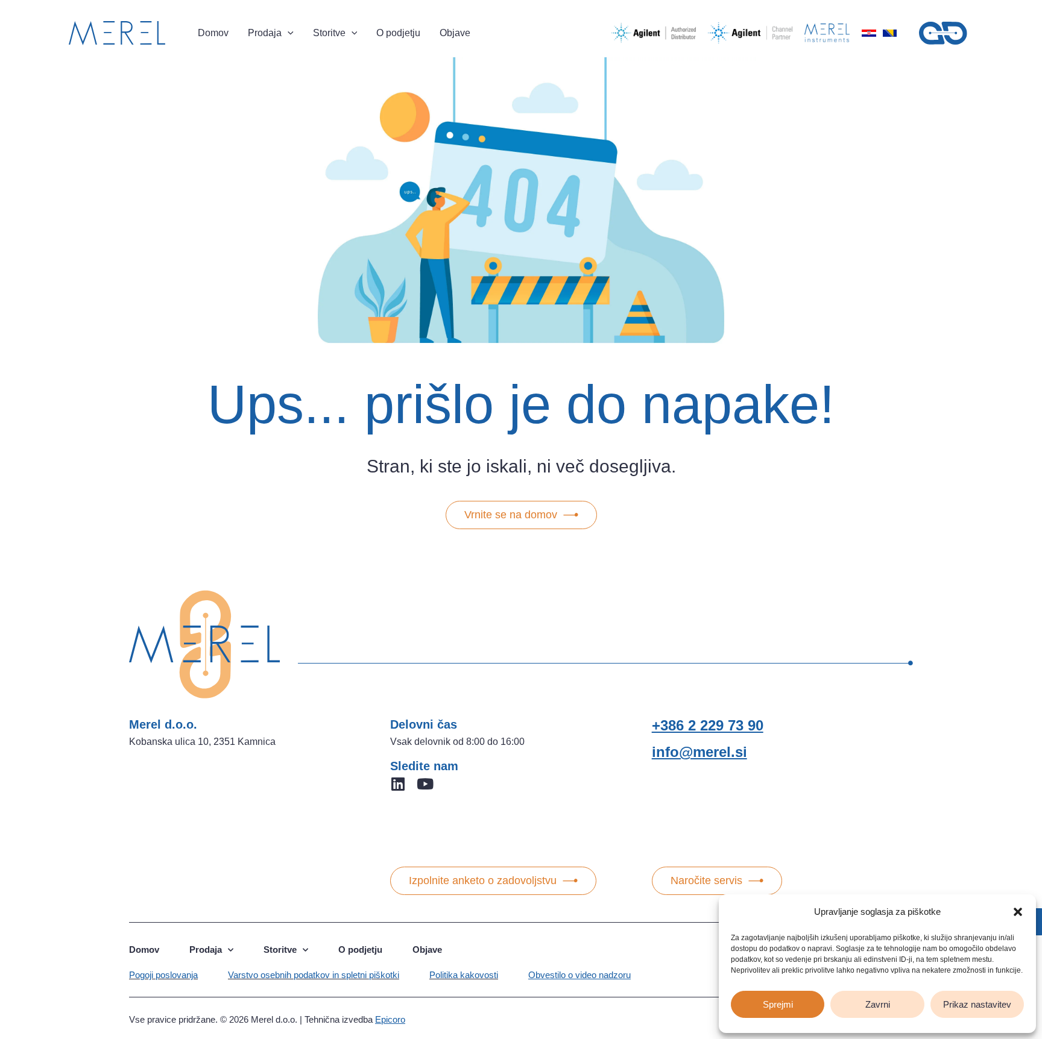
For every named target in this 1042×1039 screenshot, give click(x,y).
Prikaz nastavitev (977, 1004)
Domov (144, 949)
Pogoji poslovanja (163, 975)
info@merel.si (699, 752)
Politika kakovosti (463, 975)
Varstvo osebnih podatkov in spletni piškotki (313, 975)
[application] (288, 33)
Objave (427, 949)
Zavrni (877, 1004)
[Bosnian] (889, 33)
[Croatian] (869, 33)
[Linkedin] (397, 783)
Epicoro (390, 1019)
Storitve (280, 949)
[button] (1018, 912)
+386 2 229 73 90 (707, 725)
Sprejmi (778, 1004)
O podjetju (360, 949)
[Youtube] (424, 783)
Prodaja (205, 949)
